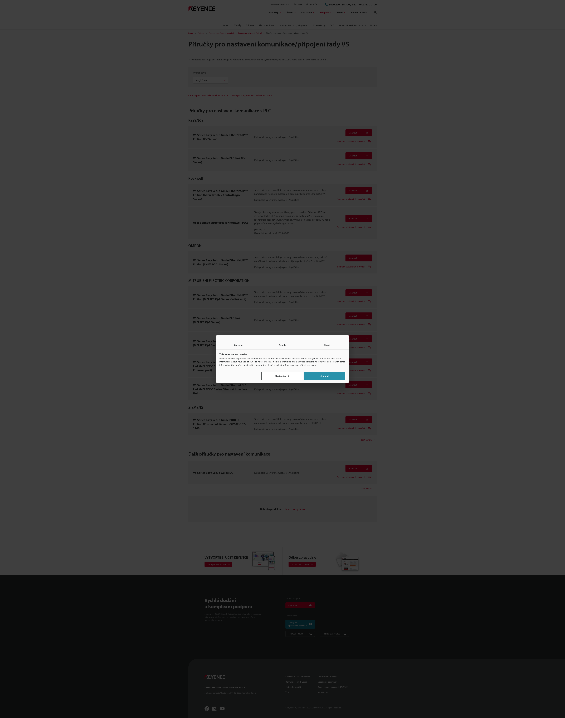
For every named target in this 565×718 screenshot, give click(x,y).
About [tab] (327, 345)
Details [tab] (282, 345)
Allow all (324, 376)
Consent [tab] (238, 345)
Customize (280, 376)
